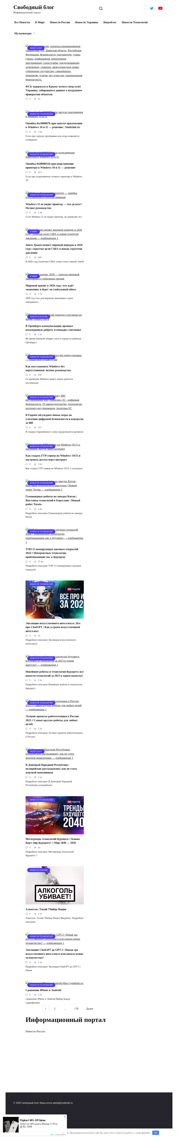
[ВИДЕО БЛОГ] (55, 79)
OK (155, 1132)
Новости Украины (86, 22)
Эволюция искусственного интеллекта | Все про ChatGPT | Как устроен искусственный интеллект (53, 627)
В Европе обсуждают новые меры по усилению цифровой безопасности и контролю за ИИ (54, 419)
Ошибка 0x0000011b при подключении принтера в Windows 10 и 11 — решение (50, 165)
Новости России (60, 22)
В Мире (40, 22)
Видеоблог (109, 22)
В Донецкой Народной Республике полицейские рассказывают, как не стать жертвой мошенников (51, 768)
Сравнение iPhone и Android (43, 989)
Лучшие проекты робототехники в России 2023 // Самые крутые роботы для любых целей (52, 720)
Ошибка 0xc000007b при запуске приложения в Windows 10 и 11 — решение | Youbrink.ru (54, 125)
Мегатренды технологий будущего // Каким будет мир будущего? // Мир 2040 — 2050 (53, 840)
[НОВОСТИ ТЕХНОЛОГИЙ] (55, 116)
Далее (89, 1008)
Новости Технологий (135, 22)
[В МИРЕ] (55, 238)
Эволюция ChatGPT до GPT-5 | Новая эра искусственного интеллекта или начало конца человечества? (54, 953)
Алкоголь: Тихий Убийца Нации (46, 909)
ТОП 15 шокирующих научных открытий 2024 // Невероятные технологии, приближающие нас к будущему (52, 553)
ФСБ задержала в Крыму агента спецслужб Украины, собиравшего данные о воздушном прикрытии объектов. (54, 90)
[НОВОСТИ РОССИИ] (55, 319)
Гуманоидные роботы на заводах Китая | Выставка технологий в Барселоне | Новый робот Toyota (53, 500)
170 (76, 1008)
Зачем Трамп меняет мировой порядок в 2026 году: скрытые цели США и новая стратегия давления (54, 248)
